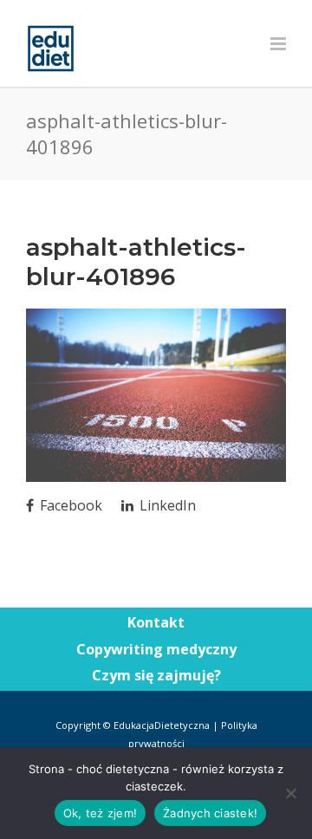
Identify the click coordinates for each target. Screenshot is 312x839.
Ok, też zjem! (100, 813)
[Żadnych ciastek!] (290, 793)
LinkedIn (166, 505)
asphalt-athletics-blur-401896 (136, 261)
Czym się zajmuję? (156, 675)
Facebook (69, 505)
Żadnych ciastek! (210, 813)
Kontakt (156, 622)
